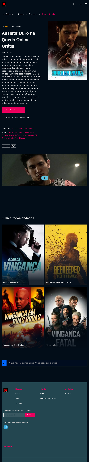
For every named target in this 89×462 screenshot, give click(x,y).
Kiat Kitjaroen (19, 138)
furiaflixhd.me (8, 14)
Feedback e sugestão (48, 398)
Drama (5, 278)
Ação (13, 146)
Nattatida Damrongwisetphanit (21, 135)
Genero (21, 14)
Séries (17, 398)
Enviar (29, 415)
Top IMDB (18, 403)
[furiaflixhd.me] (4, 4)
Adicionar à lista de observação (17, 117)
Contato (68, 394)
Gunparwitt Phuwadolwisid (23, 128)
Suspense (33, 14)
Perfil (42, 394)
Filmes (17, 394)
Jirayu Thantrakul (15, 132)
